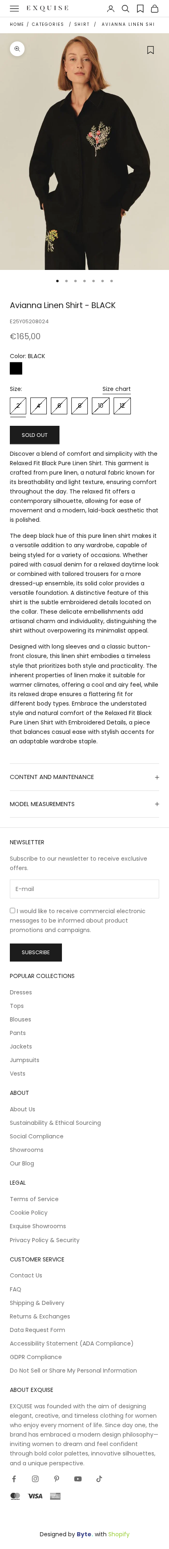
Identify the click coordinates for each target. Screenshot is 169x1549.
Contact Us (26, 1275)
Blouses (20, 1019)
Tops (17, 1006)
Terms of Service (34, 1199)
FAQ (15, 1289)
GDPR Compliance (36, 1357)
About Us (22, 1109)
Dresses (21, 992)
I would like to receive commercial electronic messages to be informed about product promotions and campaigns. (78, 920)
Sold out (35, 435)
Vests (17, 1073)
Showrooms (26, 1150)
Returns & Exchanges (40, 1316)
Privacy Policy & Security (45, 1240)
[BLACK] (16, 368)
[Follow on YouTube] (78, 1479)
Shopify (119, 1534)
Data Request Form (37, 1330)
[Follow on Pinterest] (57, 1479)
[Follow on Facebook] (14, 1479)
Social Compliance (37, 1136)
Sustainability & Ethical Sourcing (55, 1123)
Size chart (117, 389)
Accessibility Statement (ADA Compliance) (72, 1343)
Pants (18, 1033)
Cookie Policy (29, 1213)
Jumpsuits (24, 1060)
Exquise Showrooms (38, 1226)
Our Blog (22, 1163)
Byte (84, 1534)
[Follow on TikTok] (99, 1479)
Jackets (21, 1046)
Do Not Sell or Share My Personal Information (73, 1370)
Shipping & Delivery (37, 1303)
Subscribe (36, 952)
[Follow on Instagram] (35, 1479)
